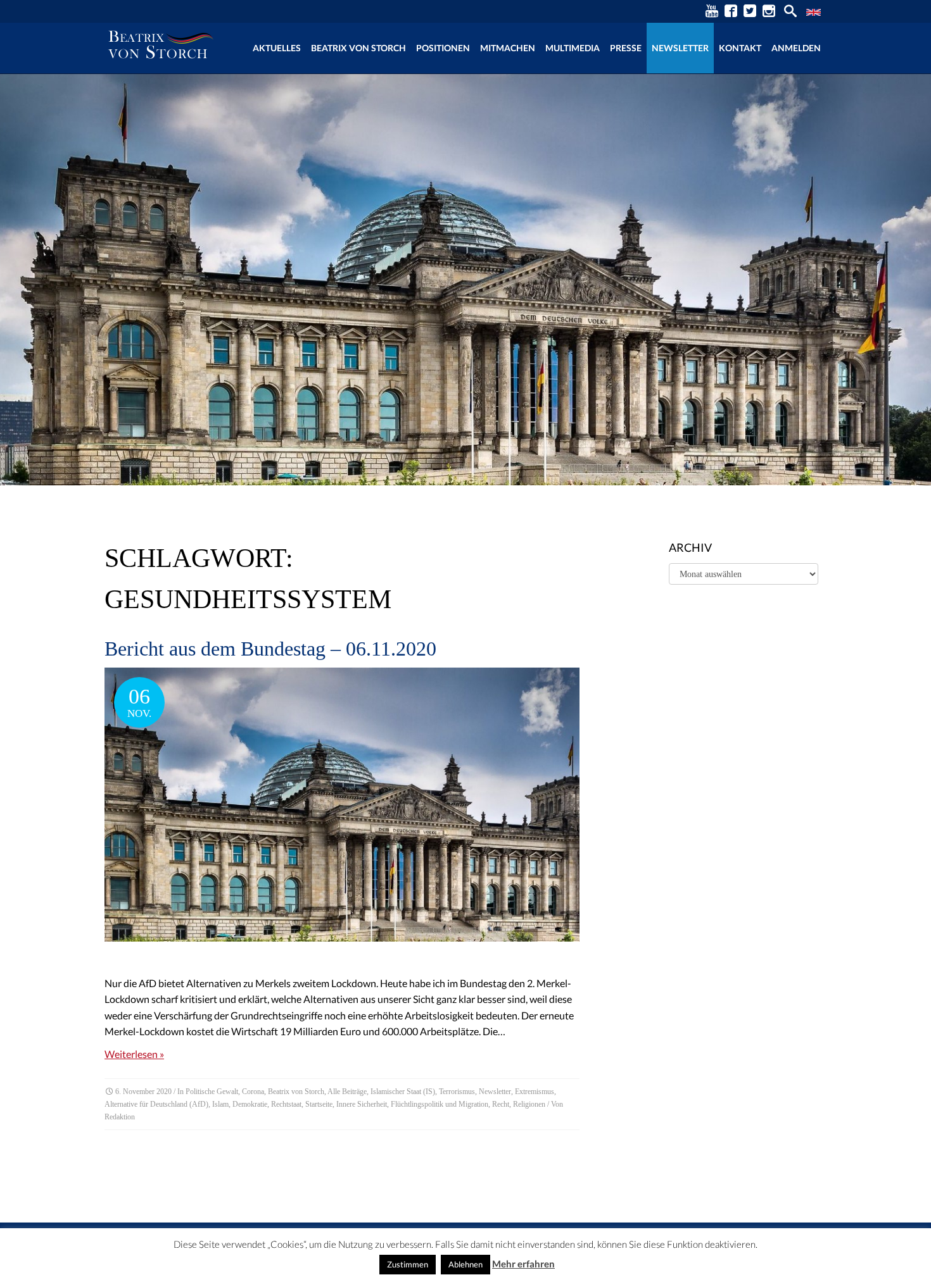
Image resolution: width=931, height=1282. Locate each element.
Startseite (318, 1104)
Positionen (443, 47)
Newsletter (680, 47)
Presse (626, 47)
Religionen (529, 1104)
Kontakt (740, 47)
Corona (253, 1091)
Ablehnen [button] (465, 1264)
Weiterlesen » (134, 1054)
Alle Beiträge (347, 1091)
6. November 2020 (143, 1091)
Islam (220, 1104)
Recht (500, 1104)
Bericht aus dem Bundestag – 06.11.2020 (270, 648)
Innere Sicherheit (361, 1104)
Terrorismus (457, 1091)
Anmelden (796, 47)
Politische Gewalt (212, 1091)
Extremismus (534, 1091)
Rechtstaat (286, 1104)
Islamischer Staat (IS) (402, 1091)
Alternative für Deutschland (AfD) (156, 1104)
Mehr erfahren (523, 1263)
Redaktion (119, 1116)
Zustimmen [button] (407, 1264)
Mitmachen (507, 47)
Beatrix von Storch (358, 47)
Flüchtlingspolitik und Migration (439, 1104)
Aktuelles (277, 47)
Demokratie (249, 1104)
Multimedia (572, 47)
